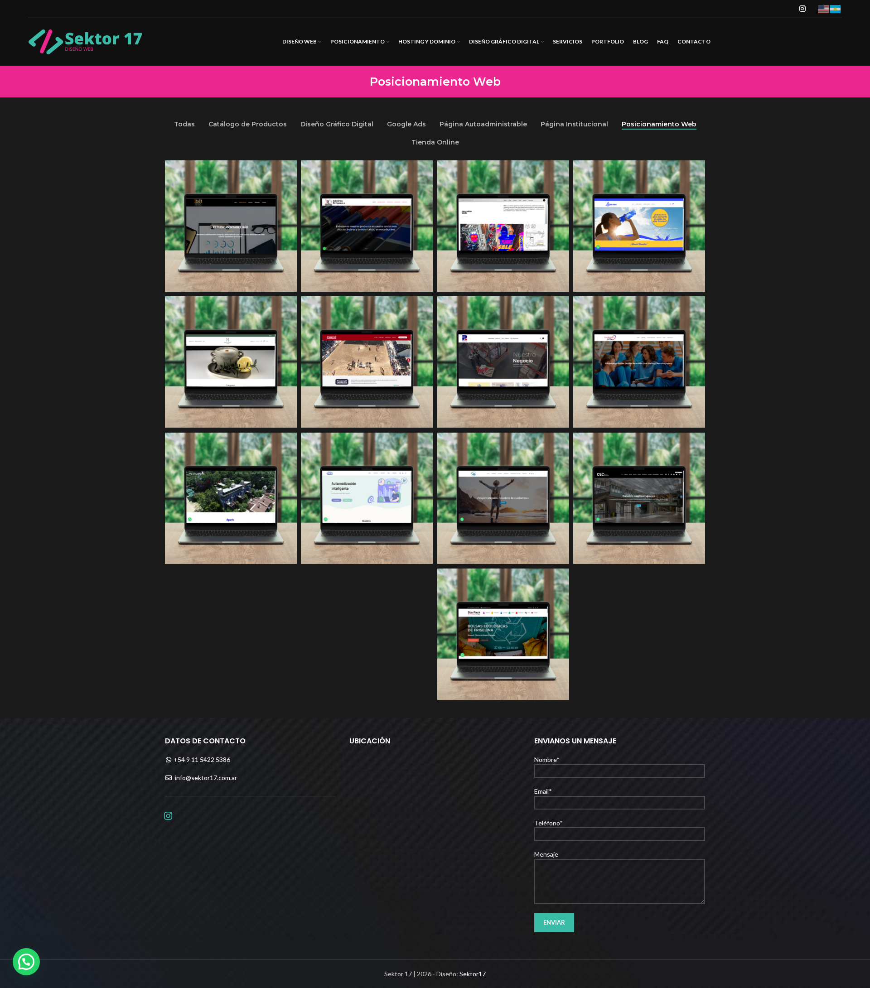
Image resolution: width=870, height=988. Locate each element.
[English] (824, 8)
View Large (285, 170)
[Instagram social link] (803, 8)
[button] (26, 961)
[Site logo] (85, 41)
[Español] (835, 8)
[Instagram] (168, 815)
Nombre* (547, 759)
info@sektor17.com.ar (206, 777)
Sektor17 (472, 974)
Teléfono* (548, 823)
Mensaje (546, 854)
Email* (543, 791)
